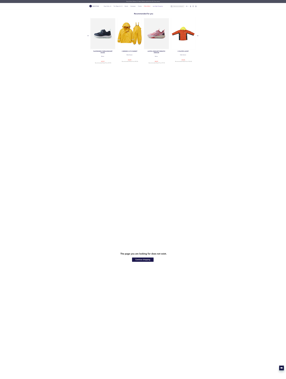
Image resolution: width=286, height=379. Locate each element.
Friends (140, 6)
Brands (126, 6)
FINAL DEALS (147, 6)
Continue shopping (142, 260)
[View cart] (196, 6)
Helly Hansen (129, 53)
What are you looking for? (178, 6)
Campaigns (133, 6)
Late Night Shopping (158, 6)
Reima (102, 54)
